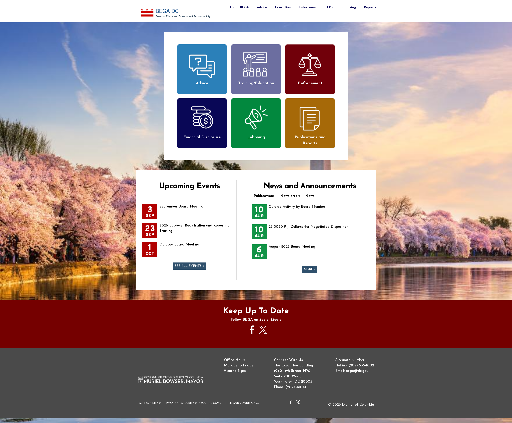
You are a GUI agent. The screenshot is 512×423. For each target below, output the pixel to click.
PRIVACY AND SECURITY (180, 403)
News (309, 196)
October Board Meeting (179, 244)
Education (283, 7)
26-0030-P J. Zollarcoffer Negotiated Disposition (308, 227)
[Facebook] (291, 403)
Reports (370, 7)
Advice (262, 7)
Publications (264, 196)
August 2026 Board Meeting (292, 247)
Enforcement (309, 7)
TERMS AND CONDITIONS (241, 403)
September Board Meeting (181, 207)
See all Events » (189, 266)
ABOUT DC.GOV (210, 403)
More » (309, 269)
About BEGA (239, 7)
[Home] (176, 19)
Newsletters (290, 196)
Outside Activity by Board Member (297, 207)
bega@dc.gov (357, 371)
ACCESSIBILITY (150, 403)
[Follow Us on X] (263, 333)
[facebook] (252, 336)
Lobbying (348, 7)
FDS (330, 7)
